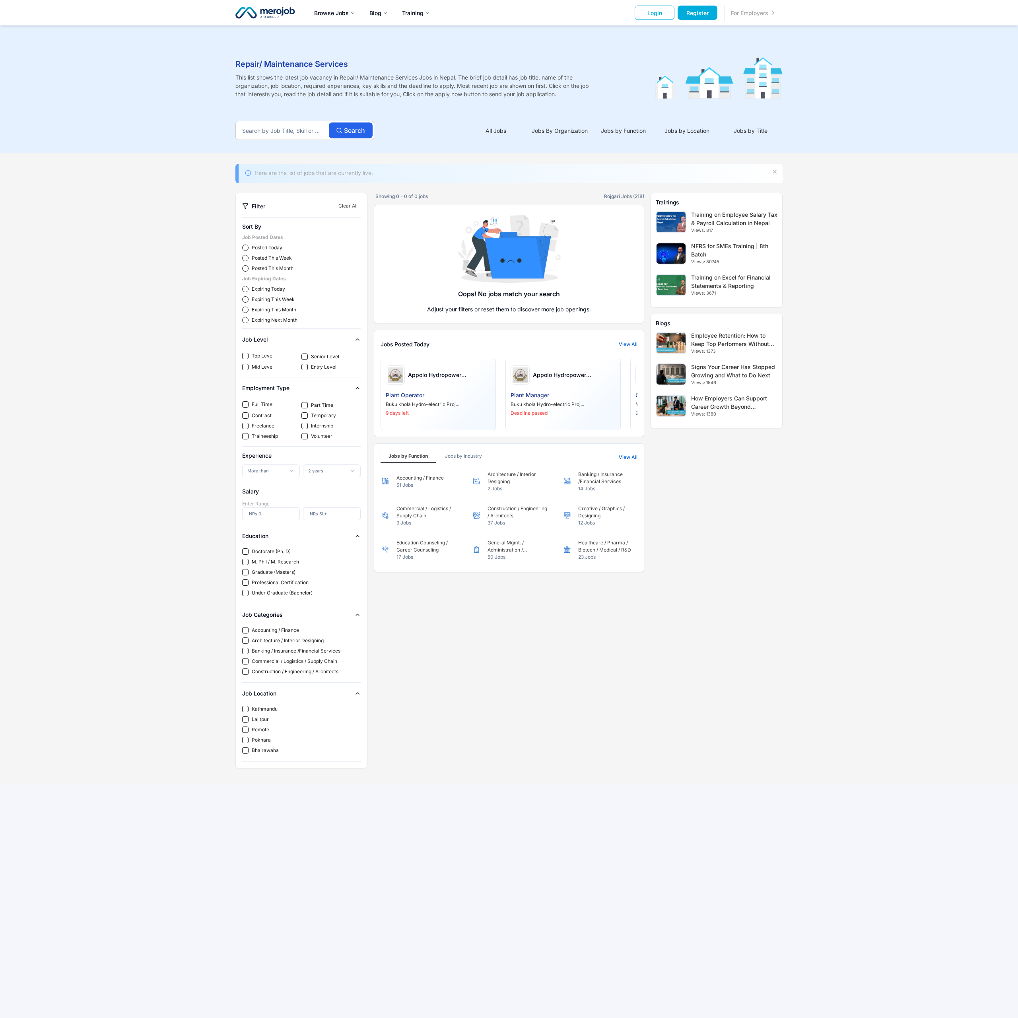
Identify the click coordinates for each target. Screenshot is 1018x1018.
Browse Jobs (331, 13)
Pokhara (261, 740)
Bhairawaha (265, 750)
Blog (375, 13)
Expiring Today (268, 289)
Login (654, 13)
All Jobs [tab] (496, 130)
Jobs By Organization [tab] (560, 130)
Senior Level (325, 356)
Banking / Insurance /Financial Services (296, 651)
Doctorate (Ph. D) (271, 551)
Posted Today (267, 248)
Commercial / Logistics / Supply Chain (294, 661)
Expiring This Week (273, 299)
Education (255, 535)
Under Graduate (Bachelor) (282, 593)
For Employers (749, 13)
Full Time (262, 404)
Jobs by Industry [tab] (463, 456)
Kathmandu (265, 709)
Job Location (259, 693)
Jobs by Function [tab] (623, 130)
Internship (322, 426)
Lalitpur (260, 719)
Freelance (263, 426)
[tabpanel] (509, 515)
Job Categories (262, 614)
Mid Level (263, 367)
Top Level (263, 356)
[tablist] (623, 130)
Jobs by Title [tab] (750, 130)
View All (628, 344)
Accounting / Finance (275, 630)
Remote (260, 729)
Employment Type (265, 388)
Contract (262, 415)
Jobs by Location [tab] (686, 130)
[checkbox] (245, 356)
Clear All (347, 206)
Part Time (322, 405)
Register (697, 13)
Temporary (323, 415)
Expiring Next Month (274, 320)
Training (413, 13)
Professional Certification (280, 582)
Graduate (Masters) (273, 572)
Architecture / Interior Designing (288, 640)
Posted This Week (272, 258)
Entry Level (323, 367)
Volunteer (321, 436)
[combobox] (271, 470)
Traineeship (265, 436)
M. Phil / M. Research (275, 562)
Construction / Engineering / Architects (295, 671)
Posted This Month (272, 268)
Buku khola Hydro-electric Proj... (422, 404)
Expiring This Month (274, 310)
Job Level (255, 339)
